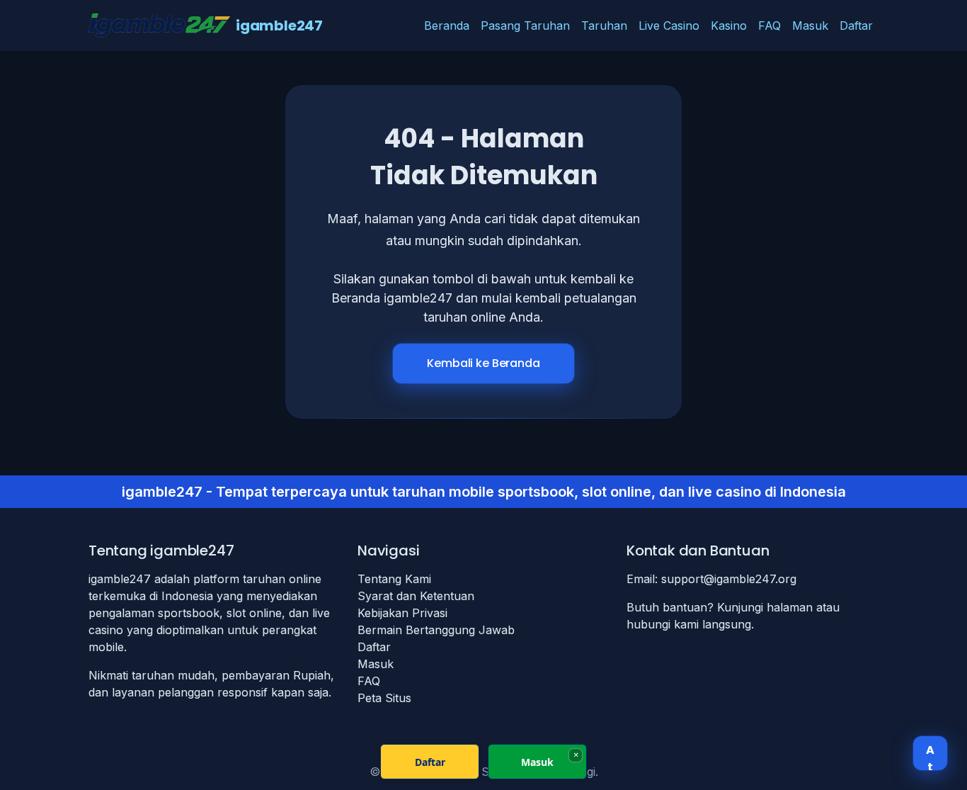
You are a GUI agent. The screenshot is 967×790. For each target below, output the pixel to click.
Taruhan (604, 25)
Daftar (856, 25)
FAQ (769, 25)
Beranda (446, 25)
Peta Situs (384, 698)
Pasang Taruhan (525, 25)
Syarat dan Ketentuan (415, 596)
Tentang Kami (394, 579)
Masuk (810, 25)
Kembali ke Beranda (483, 363)
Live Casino (669, 25)
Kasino (729, 25)
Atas (930, 756)
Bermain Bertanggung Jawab (436, 630)
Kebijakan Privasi (402, 613)
